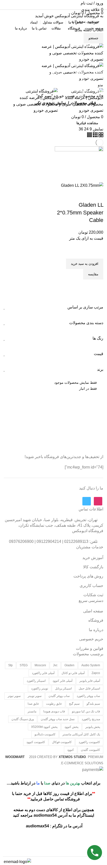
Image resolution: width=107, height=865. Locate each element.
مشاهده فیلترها (87, 123)
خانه (99, 96)
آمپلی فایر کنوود (62, 680)
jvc (55, 665)
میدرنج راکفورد (91, 719)
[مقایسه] (97, 195)
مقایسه (83, 195)
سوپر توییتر (35, 696)
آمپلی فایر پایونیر (89, 680)
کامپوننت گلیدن (90, 750)
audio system (90, 665)
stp (10, 665)
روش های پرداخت (88, 576)
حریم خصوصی (91, 639)
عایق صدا (33, 703)
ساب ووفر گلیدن (59, 696)
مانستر (32, 711)
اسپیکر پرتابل (63, 688)
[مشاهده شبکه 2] (100, 136)
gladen (69, 665)
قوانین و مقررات (89, 648)
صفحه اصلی (93, 611)
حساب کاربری (91, 585)
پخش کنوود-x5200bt (44, 727)
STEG (24, 665)
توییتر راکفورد (39, 688)
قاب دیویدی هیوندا (54, 711)
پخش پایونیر (92, 727)
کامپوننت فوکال (62, 742)
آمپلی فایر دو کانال (73, 673)
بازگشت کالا (93, 567)
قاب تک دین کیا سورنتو (86, 711)
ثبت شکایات (93, 595)
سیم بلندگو (93, 703)
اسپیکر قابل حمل (89, 688)
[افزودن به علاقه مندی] (97, 252)
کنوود (70, 750)
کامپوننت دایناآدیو (45, 734)
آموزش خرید (92, 558)
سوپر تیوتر (14, 696)
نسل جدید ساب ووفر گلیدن (58, 719)
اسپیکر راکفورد (36, 680)
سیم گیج (74, 703)
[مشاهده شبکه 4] (89, 136)
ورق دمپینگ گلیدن (22, 719)
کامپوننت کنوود (35, 742)
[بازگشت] (97, 38)
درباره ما (96, 630)
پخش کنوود (71, 727)
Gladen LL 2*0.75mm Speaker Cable (80, 212)
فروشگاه (95, 620)
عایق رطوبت (54, 703)
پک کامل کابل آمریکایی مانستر (81, 734)
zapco (96, 673)
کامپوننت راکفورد (89, 742)
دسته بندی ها (89, 62)
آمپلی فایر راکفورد (43, 673)
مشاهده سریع (97, 286)
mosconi (40, 665)
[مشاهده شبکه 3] (95, 136)
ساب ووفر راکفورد (88, 696)
